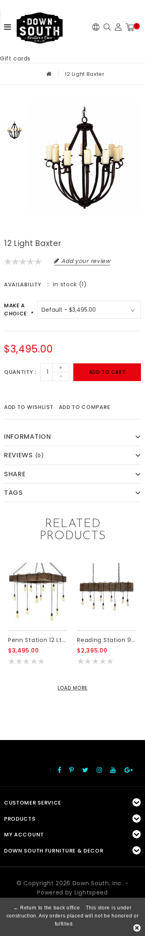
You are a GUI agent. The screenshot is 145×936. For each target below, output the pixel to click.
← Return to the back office (46, 908)
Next (14, 153)
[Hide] (137, 928)
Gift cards (15, 58)
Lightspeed (91, 892)
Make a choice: (18, 309)
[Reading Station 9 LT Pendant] (106, 592)
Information (27, 436)
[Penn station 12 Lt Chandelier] (37, 592)
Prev (14, 107)
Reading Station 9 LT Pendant (106, 640)
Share (15, 474)
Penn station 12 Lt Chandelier (37, 640)
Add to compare (84, 407)
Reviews (24, 455)
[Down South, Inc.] (39, 25)
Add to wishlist (29, 407)
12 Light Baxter (85, 74)
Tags (13, 492)
